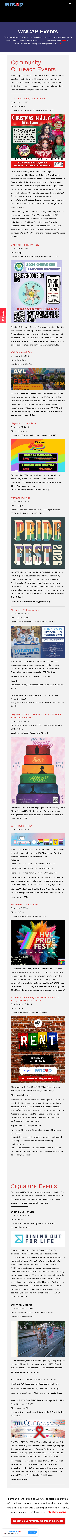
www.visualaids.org (53, 1393)
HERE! (25, 1479)
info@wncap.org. (56, 1512)
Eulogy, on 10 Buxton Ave (31, 892)
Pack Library (17, 1379)
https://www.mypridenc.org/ (37, 601)
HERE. (59, 43)
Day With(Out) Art (21, 1304)
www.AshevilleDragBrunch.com (26, 200)
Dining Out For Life (22, 1211)
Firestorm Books (18, 1388)
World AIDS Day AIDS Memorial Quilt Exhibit (37, 1400)
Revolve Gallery (43, 1449)
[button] (69, 4)
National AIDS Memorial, (43, 1445)
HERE (64, 40)
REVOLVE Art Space (20, 1384)
